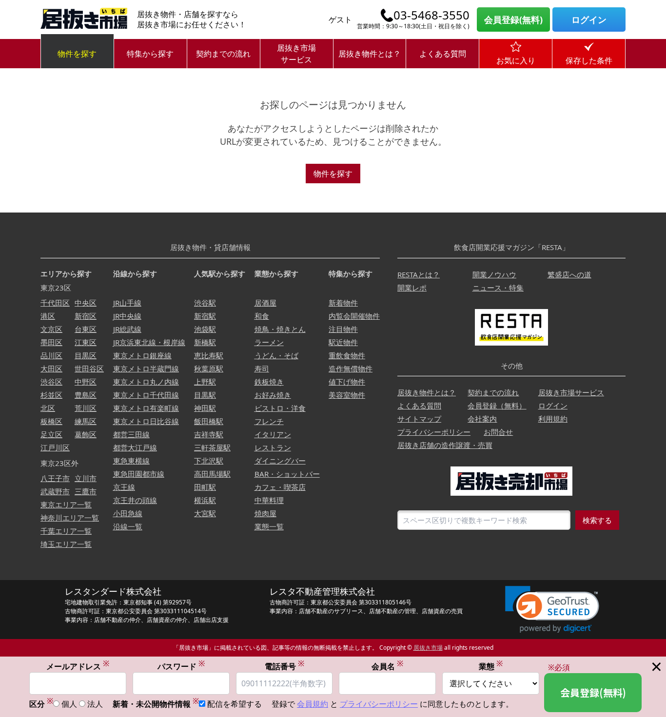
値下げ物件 (347, 382)
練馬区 (86, 421)
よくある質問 (442, 53)
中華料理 (269, 500)
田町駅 (205, 487)
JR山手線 (127, 303)
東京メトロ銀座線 (142, 355)
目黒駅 (205, 395)
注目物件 (343, 329)
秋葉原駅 (208, 368)
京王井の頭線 (135, 500)
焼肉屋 (265, 513)
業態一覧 (269, 526)
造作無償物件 (350, 368)
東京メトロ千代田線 (146, 395)
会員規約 (312, 703)
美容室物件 (347, 395)
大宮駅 (205, 513)
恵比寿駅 (208, 355)
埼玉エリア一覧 (66, 544)
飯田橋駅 (208, 421)
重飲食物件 (347, 355)
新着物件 (343, 303)
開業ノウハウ (494, 274)
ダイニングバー (280, 460)
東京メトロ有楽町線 (146, 408)
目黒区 (86, 355)
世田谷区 (89, 368)
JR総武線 (127, 329)
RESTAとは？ (418, 274)
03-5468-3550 (431, 15)
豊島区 (86, 395)
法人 (95, 703)
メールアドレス (77, 666)
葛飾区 (86, 434)
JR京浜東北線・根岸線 (149, 342)
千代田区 (55, 303)
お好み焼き (273, 395)
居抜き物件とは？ (369, 53)
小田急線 (127, 513)
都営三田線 (131, 434)
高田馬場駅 (212, 474)
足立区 (51, 434)
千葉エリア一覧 (66, 531)
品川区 (51, 355)
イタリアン (273, 434)
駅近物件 (343, 342)
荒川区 (86, 408)
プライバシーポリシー (433, 432)
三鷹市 (86, 491)
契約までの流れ (223, 53)
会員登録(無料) (513, 19)
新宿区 (86, 316)
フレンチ (269, 421)
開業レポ (412, 287)
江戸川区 (55, 447)
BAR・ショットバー (287, 474)
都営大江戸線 (135, 447)
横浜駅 (205, 500)
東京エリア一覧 (66, 504)
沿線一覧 (127, 526)
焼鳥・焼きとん (280, 329)
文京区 (51, 329)
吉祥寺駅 (208, 434)
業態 (491, 666)
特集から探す (150, 53)
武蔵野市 (55, 491)
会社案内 (482, 419)
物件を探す (77, 53)
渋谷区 (51, 382)
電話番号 (284, 666)
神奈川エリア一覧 (69, 518)
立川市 (86, 478)
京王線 (124, 487)
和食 (262, 316)
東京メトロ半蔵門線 (146, 368)
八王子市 (55, 478)
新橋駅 (205, 342)
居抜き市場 (428, 647)
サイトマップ (419, 419)
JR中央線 (127, 316)
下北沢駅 (208, 460)
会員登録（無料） (497, 405)
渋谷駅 (205, 303)
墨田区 (51, 342)
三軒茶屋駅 (212, 447)
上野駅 (205, 382)
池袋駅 (205, 329)
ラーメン (269, 342)
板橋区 (51, 421)
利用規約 (553, 419)
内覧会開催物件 (354, 316)
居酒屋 (265, 303)
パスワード (181, 666)
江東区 (86, 342)
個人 (69, 703)
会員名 (387, 666)
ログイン (589, 19)
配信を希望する (234, 703)
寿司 (262, 368)
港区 (47, 316)
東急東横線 (131, 460)
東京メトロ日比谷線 (146, 421)
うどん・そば (276, 355)
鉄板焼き (269, 382)
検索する (597, 520)
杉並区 (51, 395)
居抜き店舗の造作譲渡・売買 (444, 445)
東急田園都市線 (138, 474)
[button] (552, 609)
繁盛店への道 (569, 274)
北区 (47, 408)
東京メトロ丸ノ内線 (146, 382)
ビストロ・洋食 (280, 408)
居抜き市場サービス (296, 53)
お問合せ (498, 432)
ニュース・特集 (498, 287)
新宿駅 (205, 316)
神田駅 (205, 408)
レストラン (273, 447)
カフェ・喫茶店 (280, 487)
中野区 (86, 382)
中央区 (86, 303)
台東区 (86, 329)
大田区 (51, 368)
